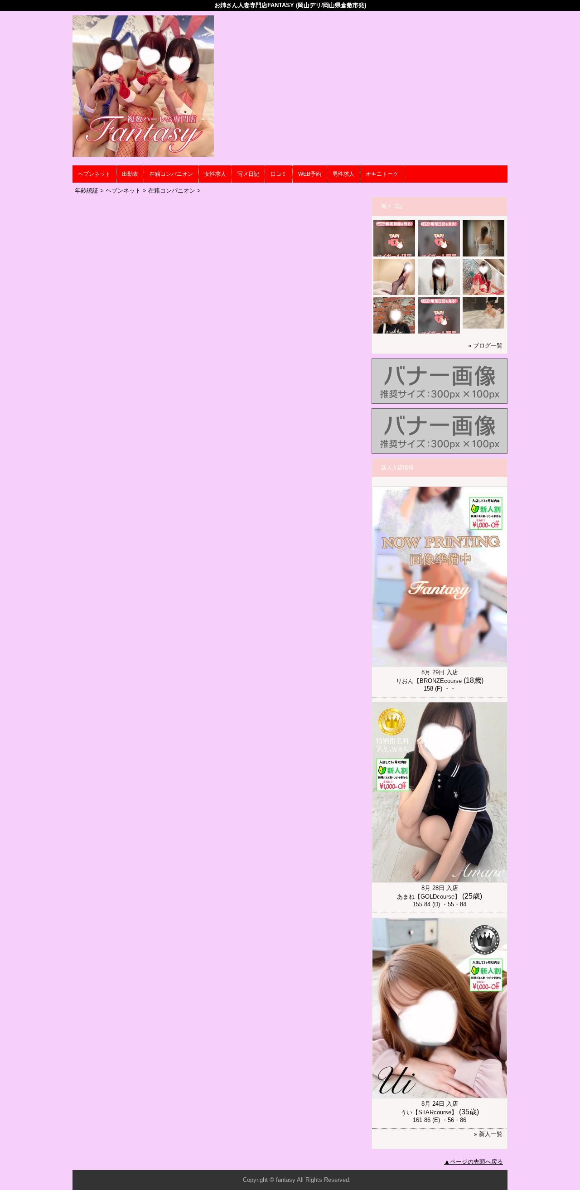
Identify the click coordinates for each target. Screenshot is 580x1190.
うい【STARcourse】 (429, 1112)
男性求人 (343, 174)
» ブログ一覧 (485, 345)
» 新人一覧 (488, 1134)
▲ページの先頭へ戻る (473, 1161)
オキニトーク (382, 174)
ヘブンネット (94, 174)
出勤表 (130, 174)
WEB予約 (309, 174)
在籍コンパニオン (171, 174)
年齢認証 (86, 190)
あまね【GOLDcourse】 (428, 896)
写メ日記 (248, 174)
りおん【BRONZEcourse (429, 680)
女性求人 (215, 174)
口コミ (279, 174)
